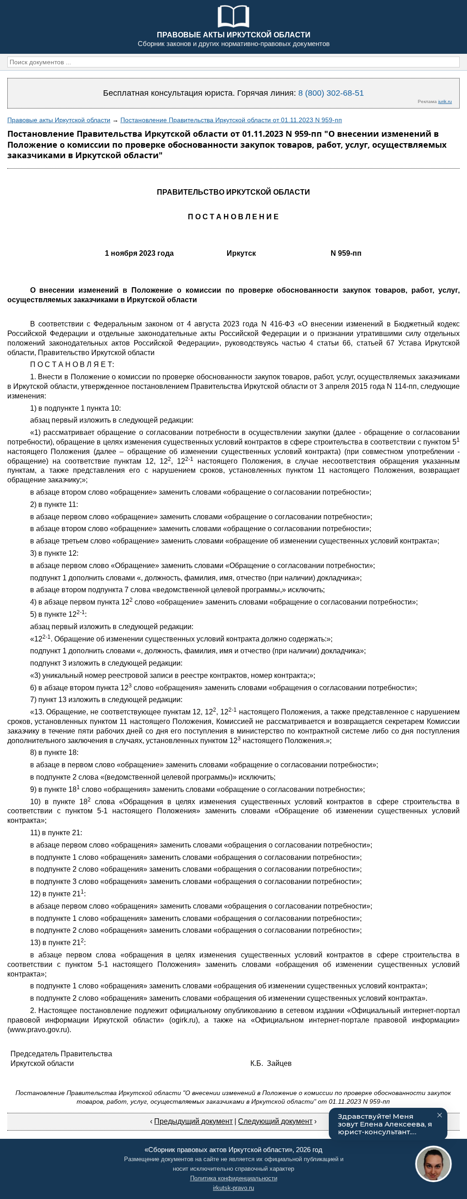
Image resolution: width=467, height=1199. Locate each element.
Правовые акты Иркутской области (58, 120)
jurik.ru (445, 101)
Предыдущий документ (193, 1121)
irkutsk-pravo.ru (233, 1187)
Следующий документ (275, 1121)
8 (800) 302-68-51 (331, 93)
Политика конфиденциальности (233, 1178)
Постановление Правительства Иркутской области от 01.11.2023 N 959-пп (231, 120)
